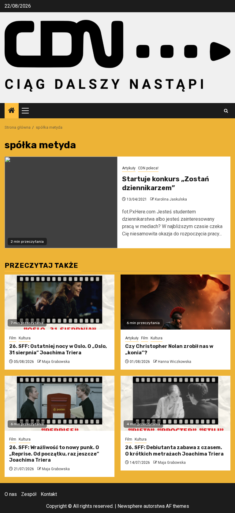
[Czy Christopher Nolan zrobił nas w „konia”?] (175, 302)
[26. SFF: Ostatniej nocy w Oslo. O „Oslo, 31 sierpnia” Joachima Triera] (59, 302)
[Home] (11, 111)
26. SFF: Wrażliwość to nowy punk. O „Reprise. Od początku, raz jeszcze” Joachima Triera (54, 454)
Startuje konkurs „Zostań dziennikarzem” (165, 183)
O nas (11, 494)
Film (12, 338)
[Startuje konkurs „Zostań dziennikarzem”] (61, 202)
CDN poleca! (148, 168)
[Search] (226, 111)
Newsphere (130, 506)
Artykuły (129, 168)
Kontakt (49, 494)
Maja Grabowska (56, 362)
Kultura (25, 338)
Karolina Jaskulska (171, 199)
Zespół (28, 494)
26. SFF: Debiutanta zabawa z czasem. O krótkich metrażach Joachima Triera (174, 451)
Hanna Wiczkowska (174, 362)
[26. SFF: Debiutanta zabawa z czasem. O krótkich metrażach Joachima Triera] (175, 403)
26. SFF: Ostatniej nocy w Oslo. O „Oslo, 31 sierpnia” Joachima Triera (58, 349)
